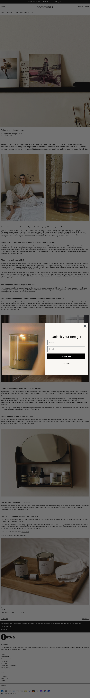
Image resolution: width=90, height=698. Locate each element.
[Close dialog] (85, 326)
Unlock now (66, 356)
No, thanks (66, 363)
